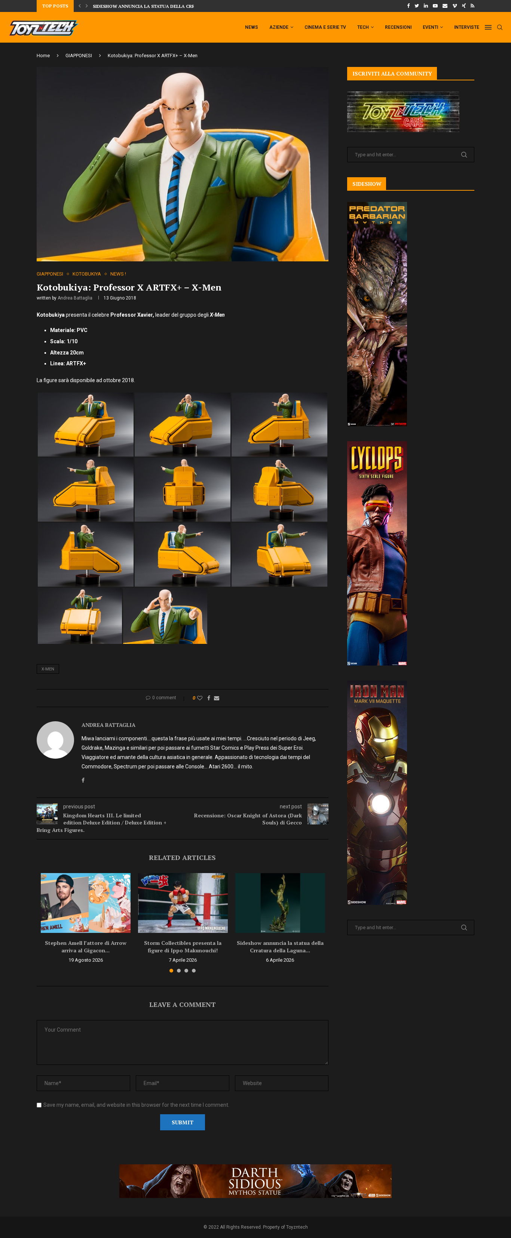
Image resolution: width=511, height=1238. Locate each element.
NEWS (251, 27)
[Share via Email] (216, 698)
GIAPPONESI (78, 55)
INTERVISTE (466, 27)
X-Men (48, 669)
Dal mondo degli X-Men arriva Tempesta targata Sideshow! (168, 6)
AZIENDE (278, 27)
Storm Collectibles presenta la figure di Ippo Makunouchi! (182, 946)
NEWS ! (118, 274)
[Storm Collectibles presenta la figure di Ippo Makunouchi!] (183, 903)
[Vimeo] (454, 6)
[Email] (445, 6)
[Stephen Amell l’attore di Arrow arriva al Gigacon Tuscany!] (86, 903)
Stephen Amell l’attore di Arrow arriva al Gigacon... (85, 946)
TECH (363, 27)
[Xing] (464, 6)
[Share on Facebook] (208, 698)
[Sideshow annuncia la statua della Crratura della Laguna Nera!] (280, 903)
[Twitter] (416, 6)
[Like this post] (199, 698)
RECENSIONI (398, 27)
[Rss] (472, 6)
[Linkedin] (426, 6)
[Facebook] (408, 6)
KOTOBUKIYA (87, 274)
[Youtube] (435, 6)
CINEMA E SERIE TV (325, 27)
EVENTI (430, 27)
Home (43, 55)
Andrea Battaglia (75, 298)
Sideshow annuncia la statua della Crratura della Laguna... (280, 946)
